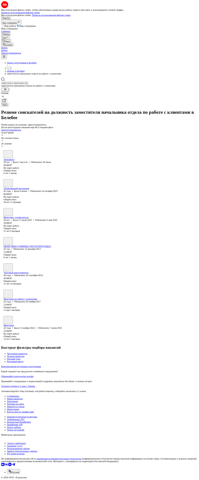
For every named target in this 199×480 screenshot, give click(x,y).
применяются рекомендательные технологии (59, 458)
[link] (6, 41)
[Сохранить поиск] (4, 101)
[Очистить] (5, 89)
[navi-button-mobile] (4, 56)
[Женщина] (8, 154)
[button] (4, 48)
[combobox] (14, 83)
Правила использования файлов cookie (51, 15)
